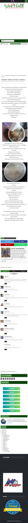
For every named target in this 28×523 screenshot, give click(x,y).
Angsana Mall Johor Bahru (12, 43)
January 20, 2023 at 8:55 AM (9, 288)
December (5, 435)
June (4, 443)
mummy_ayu (7, 286)
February (5, 448)
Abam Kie (6, 311)
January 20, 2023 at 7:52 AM (9, 277)
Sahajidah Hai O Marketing (10, 75)
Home (2, 75)
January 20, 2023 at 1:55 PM (9, 322)
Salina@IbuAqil (8, 336)
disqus (13, 271)
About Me (5, 416)
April (4, 445)
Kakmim (6, 276)
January (4, 449)
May (4, 444)
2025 (3, 431)
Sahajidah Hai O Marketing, (19, 83)
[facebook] (11, 1)
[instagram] (13, 1)
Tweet (9, 241)
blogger (5, 271)
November (5, 436)
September (5, 439)
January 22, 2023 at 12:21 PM (9, 345)
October (5, 438)
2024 (3, 432)
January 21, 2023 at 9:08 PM (9, 337)
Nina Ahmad (7, 321)
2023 (3, 434)
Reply (6, 283)
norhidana (7, 303)
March (4, 447)
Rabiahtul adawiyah (9, 328)
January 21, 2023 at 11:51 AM (9, 330)
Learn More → (10, 422)
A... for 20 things (6, 451)
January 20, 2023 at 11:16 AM (9, 305)
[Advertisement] (14, 25)
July (4, 441)
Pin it (9, 244)
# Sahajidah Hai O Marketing (10, 238)
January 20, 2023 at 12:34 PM (9, 313)
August (4, 440)
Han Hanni (7, 294)
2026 (3, 430)
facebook (23, 271)
